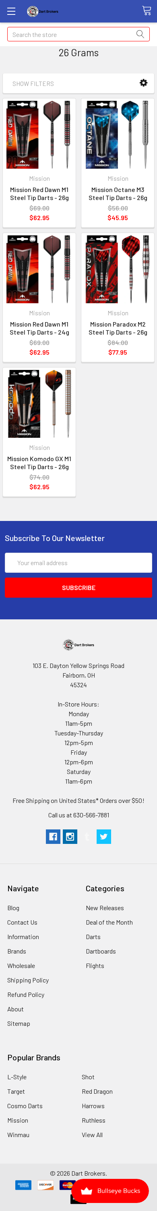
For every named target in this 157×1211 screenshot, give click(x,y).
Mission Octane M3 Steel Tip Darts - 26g (118, 193)
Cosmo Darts (25, 1105)
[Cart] (149, 11)
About (15, 1009)
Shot (88, 1076)
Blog (13, 907)
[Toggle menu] (11, 11)
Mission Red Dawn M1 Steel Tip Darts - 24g (39, 328)
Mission (17, 1120)
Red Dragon (97, 1091)
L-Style (17, 1076)
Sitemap (18, 1023)
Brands (16, 951)
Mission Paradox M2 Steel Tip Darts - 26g (118, 328)
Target (16, 1091)
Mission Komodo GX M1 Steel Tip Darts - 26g (39, 462)
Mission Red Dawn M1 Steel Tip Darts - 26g (39, 193)
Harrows (93, 1105)
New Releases (105, 907)
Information (23, 936)
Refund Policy (25, 994)
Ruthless (93, 1120)
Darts (93, 936)
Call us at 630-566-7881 (78, 815)
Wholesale (21, 965)
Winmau (18, 1134)
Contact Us (22, 922)
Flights (95, 965)
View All (92, 1134)
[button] (143, 83)
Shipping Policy (28, 980)
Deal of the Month (109, 922)
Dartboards (101, 951)
